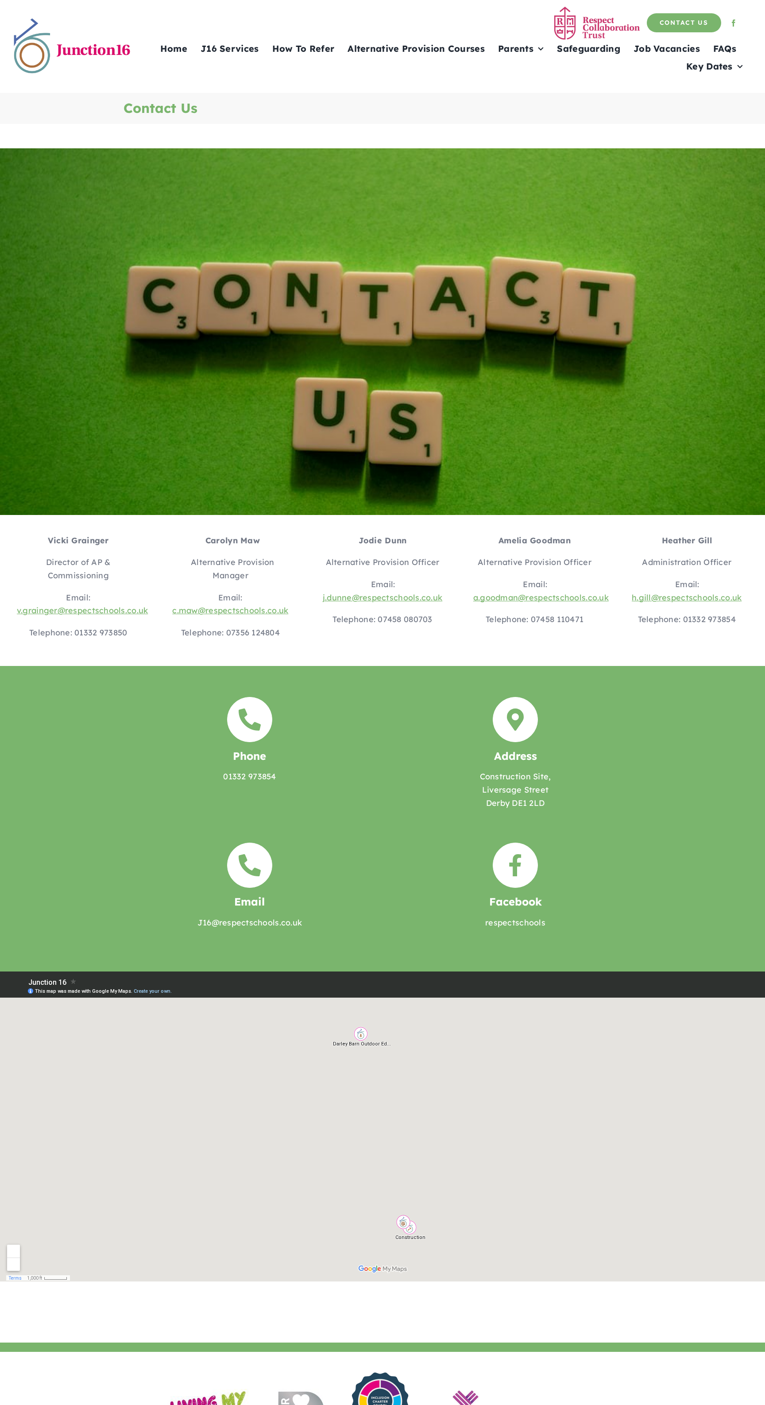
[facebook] (733, 23)
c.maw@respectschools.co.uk (230, 610)
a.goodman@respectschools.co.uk (541, 597)
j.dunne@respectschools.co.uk (383, 597)
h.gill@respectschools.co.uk (687, 597)
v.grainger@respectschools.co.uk (82, 610)
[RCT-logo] (598, 10)
